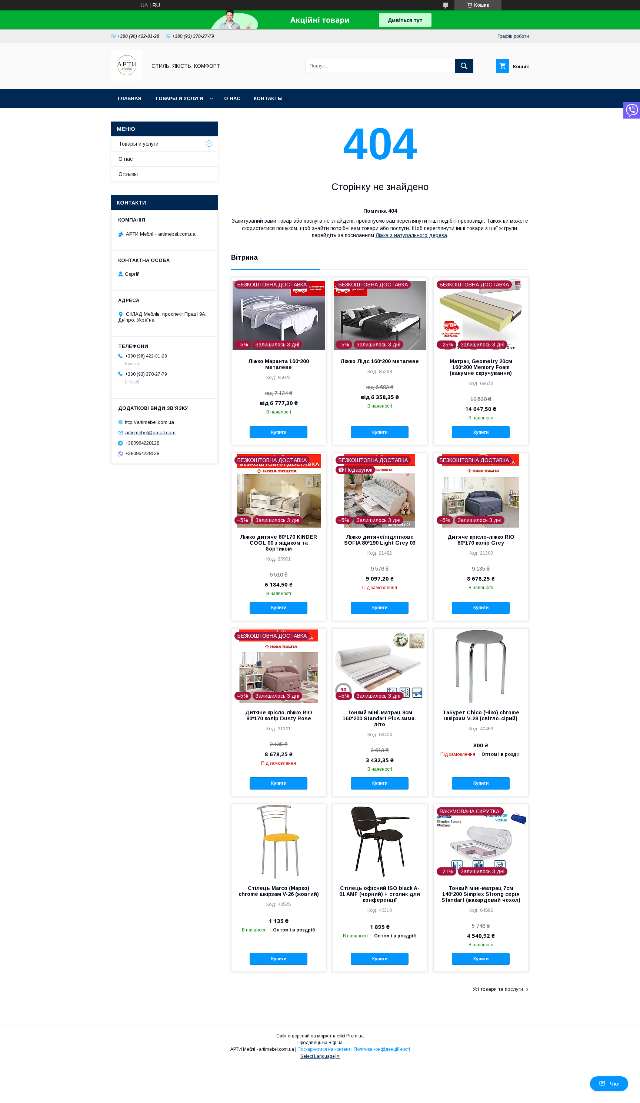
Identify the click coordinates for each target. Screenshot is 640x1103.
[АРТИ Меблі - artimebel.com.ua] (127, 79)
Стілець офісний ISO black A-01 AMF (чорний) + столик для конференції (379, 894)
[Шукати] (464, 66)
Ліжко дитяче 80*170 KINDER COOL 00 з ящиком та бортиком (278, 543)
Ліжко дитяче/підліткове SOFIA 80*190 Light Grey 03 (380, 540)
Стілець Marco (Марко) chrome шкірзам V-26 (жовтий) (279, 891)
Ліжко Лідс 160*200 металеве (379, 361)
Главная (129, 98)
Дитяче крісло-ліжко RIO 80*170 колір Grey (480, 540)
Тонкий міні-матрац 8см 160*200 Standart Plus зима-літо (380, 718)
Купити (278, 432)
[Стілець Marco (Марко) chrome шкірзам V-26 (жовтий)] (278, 841)
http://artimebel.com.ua (149, 422)
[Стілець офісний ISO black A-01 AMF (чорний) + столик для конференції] (380, 841)
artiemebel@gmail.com (150, 432)
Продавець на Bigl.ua (320, 1042)
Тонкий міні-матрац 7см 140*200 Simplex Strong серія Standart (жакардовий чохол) (480, 894)
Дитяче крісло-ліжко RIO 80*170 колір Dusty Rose (278, 715)
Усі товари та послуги (498, 989)
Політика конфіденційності (382, 1049)
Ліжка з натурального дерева (411, 235)
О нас (232, 98)
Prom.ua (355, 1036)
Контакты (268, 98)
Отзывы (128, 174)
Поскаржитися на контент (323, 1049)
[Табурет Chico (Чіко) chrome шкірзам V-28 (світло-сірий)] (481, 666)
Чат (614, 1084)
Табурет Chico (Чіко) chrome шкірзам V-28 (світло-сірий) (481, 715)
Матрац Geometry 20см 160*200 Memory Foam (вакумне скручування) (481, 367)
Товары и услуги (179, 98)
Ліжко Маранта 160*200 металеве (278, 364)
